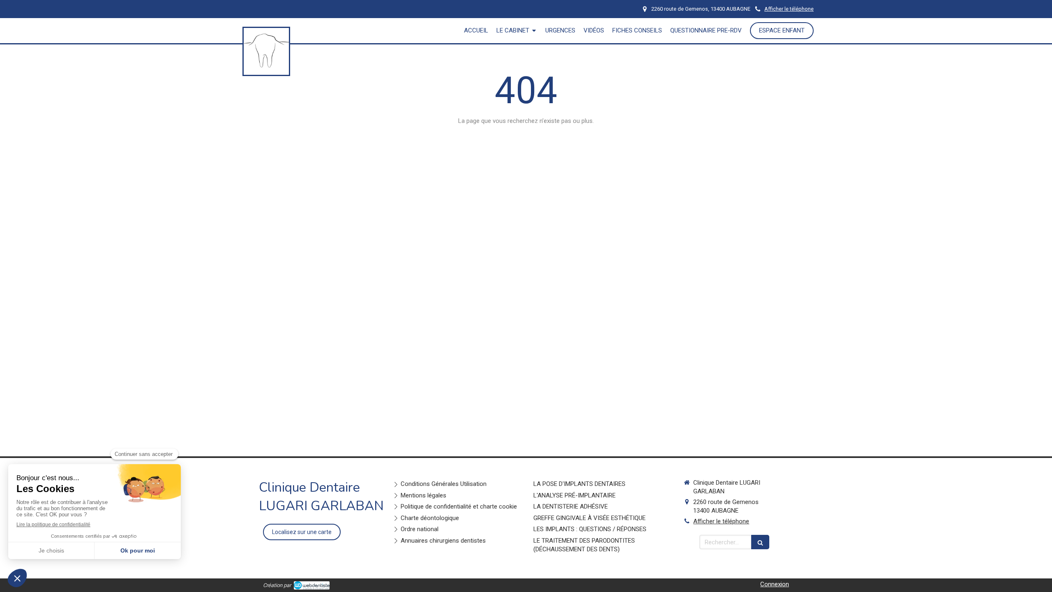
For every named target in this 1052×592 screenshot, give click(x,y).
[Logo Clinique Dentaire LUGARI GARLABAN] (266, 71)
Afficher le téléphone (789, 9)
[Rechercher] (760, 542)
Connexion (774, 584)
